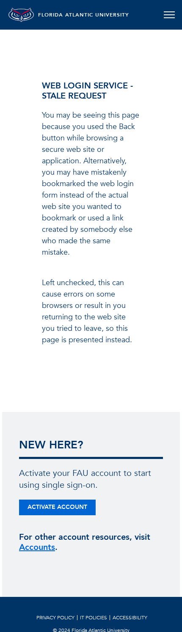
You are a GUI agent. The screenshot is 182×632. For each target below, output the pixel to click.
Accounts (37, 547)
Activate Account (57, 507)
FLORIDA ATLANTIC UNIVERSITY (83, 14)
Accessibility (130, 617)
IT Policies (93, 617)
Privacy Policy (55, 617)
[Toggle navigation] (169, 15)
